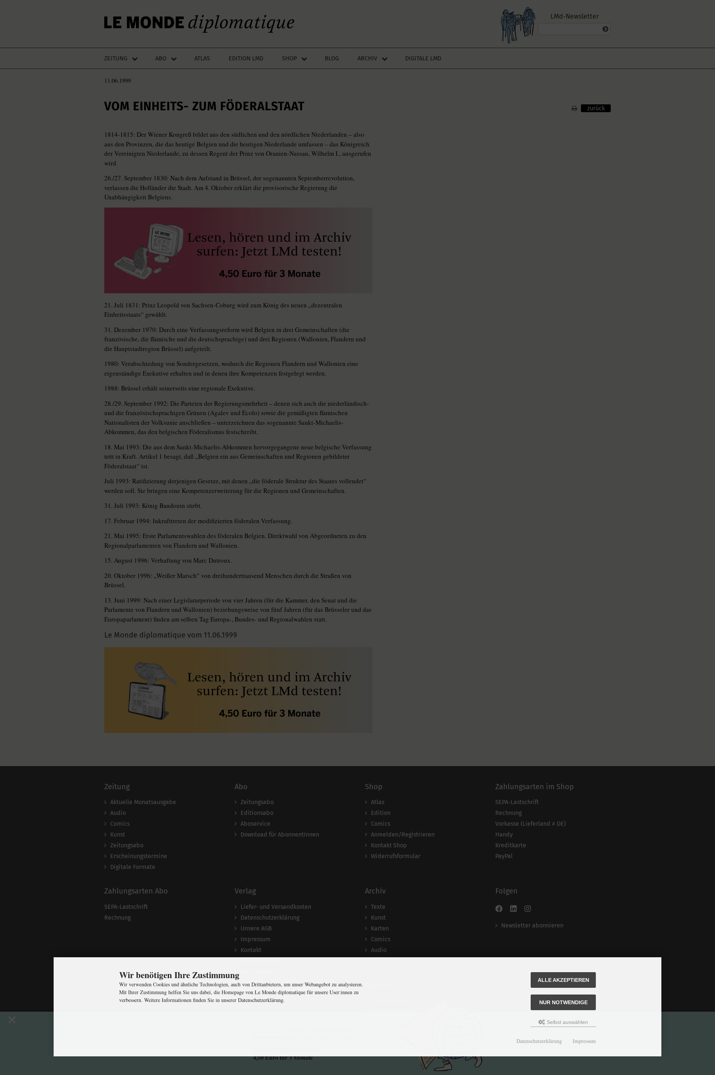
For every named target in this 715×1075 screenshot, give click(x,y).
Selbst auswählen (566, 1022)
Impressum (584, 1040)
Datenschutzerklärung (539, 1040)
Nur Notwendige (563, 1002)
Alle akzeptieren (563, 980)
